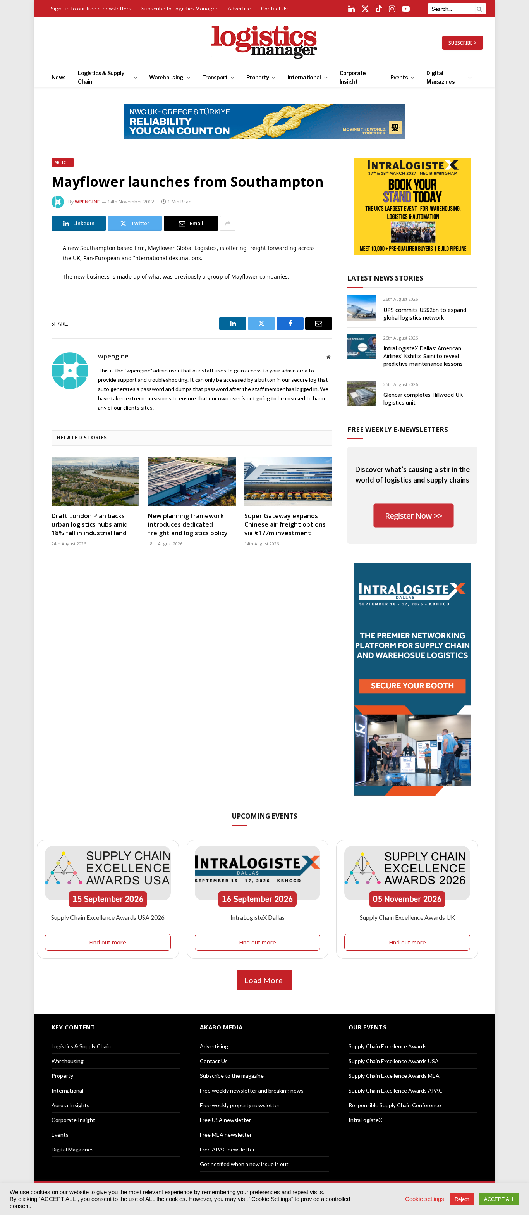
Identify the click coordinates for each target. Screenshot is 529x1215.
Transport (215, 77)
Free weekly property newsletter (240, 1105)
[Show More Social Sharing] (227, 223)
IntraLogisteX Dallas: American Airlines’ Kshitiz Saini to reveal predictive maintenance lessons (423, 356)
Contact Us (274, 8)
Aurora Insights (70, 1105)
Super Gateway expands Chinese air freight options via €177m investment (285, 524)
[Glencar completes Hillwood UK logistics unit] (361, 393)
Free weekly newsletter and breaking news (252, 1090)
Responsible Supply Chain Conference (395, 1105)
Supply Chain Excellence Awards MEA (394, 1075)
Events (399, 77)
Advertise (239, 8)
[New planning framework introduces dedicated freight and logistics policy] (192, 481)
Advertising (214, 1046)
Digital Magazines (440, 77)
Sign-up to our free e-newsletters (91, 8)
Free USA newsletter (225, 1120)
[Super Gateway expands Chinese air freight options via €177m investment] (288, 481)
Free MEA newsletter (226, 1134)
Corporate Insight (353, 77)
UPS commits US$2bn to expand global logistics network (424, 313)
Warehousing (166, 77)
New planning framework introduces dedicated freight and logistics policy (188, 524)
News (58, 77)
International (304, 77)
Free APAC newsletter (227, 1149)
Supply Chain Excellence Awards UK (407, 917)
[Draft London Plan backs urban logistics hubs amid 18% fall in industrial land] (95, 481)
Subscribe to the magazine (232, 1075)
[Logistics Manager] (264, 43)
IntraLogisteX (365, 1120)
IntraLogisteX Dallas (257, 917)
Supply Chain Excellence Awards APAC (396, 1090)
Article (63, 162)
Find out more (107, 942)
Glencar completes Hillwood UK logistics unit (423, 398)
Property (257, 77)
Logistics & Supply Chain (101, 77)
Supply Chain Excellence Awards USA (394, 1061)
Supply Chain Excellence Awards (388, 1046)
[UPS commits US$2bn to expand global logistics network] (361, 308)
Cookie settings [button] (424, 1199)
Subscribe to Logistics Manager (179, 8)
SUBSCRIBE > (462, 43)
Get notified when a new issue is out (244, 1164)
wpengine (87, 201)
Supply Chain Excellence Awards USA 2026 (108, 917)
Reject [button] (462, 1199)
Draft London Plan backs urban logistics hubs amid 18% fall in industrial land (90, 524)
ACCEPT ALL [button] (499, 1199)
